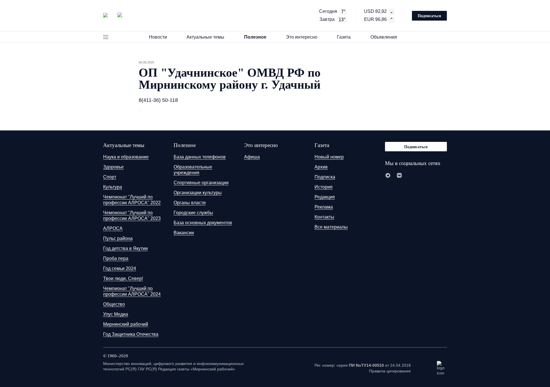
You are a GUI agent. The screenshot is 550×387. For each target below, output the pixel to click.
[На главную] (112, 15)
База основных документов (203, 222)
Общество (114, 304)
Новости (158, 37)
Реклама (324, 207)
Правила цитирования (390, 371)
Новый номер (329, 156)
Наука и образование (126, 156)
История (324, 186)
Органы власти (190, 202)
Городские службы (193, 212)
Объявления (383, 37)
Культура (112, 186)
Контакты (324, 217)
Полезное (255, 37)
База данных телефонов (200, 156)
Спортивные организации (201, 182)
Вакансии (184, 232)
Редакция (325, 197)
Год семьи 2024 (119, 268)
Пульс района (118, 238)
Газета (344, 37)
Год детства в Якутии (125, 248)
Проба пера (115, 258)
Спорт (109, 176)
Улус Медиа (115, 314)
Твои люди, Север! (123, 278)
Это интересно (301, 37)
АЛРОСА (113, 228)
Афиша (252, 156)
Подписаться (429, 16)
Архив (321, 166)
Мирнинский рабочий (125, 324)
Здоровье (113, 166)
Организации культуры (198, 192)
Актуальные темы (205, 37)
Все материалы (331, 227)
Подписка (325, 176)
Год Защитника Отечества (130, 334)
